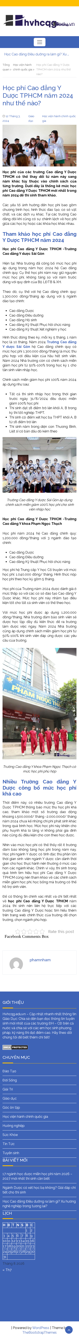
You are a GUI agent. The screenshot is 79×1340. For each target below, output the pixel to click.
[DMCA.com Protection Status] (15, 1047)
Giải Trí (8, 1089)
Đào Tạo (9, 1071)
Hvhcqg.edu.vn (14, 1014)
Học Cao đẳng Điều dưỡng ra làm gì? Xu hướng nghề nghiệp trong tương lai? (37, 54)
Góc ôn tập (11, 1107)
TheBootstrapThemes (39, 1332)
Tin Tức (9, 1144)
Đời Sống (10, 1080)
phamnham (40, 959)
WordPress (40, 1328)
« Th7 (7, 1270)
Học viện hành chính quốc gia (25, 1117)
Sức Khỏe (10, 1135)
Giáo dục (10, 1098)
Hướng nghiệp (14, 1126)
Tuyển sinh (11, 1153)
